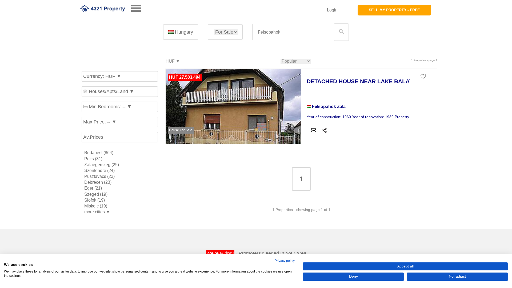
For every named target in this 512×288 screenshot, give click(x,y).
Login (332, 10)
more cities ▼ (97, 212)
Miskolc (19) (95, 206)
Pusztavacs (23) (99, 176)
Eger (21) (93, 188)
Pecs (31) (93, 159)
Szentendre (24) (99, 170)
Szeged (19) (95, 194)
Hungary (184, 32)
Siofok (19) (94, 200)
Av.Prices (93, 137)
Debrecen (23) (97, 182)
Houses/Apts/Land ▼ (111, 91)
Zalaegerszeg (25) (101, 164)
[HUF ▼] (172, 61)
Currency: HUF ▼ (102, 76)
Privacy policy (285, 261)
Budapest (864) (98, 152)
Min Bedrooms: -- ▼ (110, 106)
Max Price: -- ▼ (100, 122)
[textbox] (288, 32)
